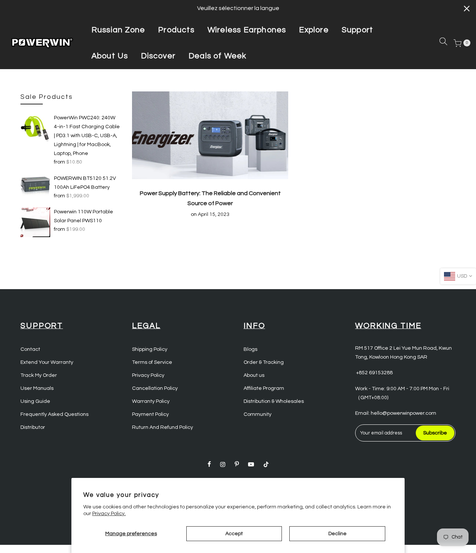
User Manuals (37, 388)
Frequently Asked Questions (54, 414)
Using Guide (35, 401)
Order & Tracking (264, 362)
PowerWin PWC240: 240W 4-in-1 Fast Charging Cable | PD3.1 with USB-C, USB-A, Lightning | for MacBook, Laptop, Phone (87, 135)
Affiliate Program (264, 388)
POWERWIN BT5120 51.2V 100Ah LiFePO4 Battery (85, 183)
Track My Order (38, 375)
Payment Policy (150, 414)
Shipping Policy (149, 349)
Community (257, 414)
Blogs (250, 349)
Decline (337, 533)
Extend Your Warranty (46, 362)
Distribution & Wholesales (274, 401)
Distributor (32, 427)
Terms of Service (152, 362)
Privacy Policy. (109, 513)
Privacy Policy (148, 375)
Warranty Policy (151, 401)
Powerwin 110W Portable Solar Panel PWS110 (83, 216)
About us (254, 375)
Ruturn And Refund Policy (162, 427)
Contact (30, 349)
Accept (234, 533)
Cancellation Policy (155, 388)
